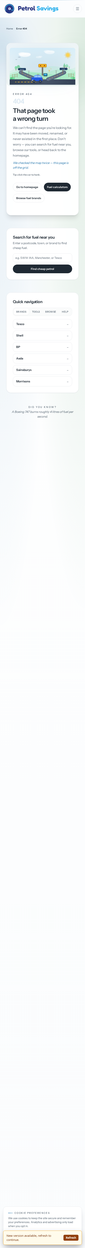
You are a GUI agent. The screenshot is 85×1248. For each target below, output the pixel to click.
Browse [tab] (50, 311)
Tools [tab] (36, 311)
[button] (42, 64)
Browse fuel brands (28, 198)
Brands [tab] (21, 311)
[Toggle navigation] (77, 8)
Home (9, 28)
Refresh (71, 1237)
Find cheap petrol (42, 269)
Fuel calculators (57, 187)
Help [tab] (65, 311)
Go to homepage (27, 187)
